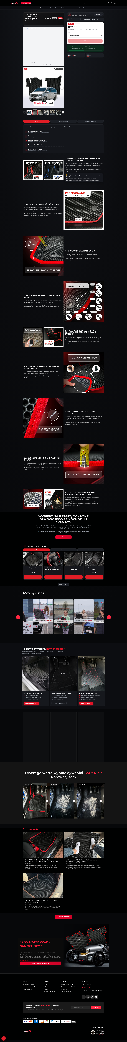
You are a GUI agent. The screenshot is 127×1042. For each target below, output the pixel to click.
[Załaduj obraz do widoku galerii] (29, 112)
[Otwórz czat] (3, 1038)
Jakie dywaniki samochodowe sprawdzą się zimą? (81, 861)
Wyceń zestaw (63, 537)
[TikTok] (92, 997)
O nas (45, 984)
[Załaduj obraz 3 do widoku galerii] (46, 112)
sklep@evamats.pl (87, 987)
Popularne (36, 549)
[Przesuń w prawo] (63, 112)
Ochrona (63, 549)
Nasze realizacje (27, 989)
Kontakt (46, 989)
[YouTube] (96, 997)
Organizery (90, 549)
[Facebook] (84, 997)
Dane (56, 7)
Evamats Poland (39, 1031)
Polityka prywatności (67, 984)
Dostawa (63, 7)
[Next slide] (109, 617)
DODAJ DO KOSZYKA (32, 577)
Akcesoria (77, 7)
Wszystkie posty (63, 917)
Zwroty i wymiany (66, 991)
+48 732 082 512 (101, 3)
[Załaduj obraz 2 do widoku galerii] (41, 112)
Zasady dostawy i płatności (68, 987)
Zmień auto (97, 14)
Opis (51, 7)
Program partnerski (49, 991)
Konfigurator (43, 7)
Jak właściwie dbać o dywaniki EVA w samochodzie (41, 901)
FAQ (45, 987)
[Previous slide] (18, 617)
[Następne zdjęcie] (61, 87)
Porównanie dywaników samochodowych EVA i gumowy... (42, 861)
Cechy (70, 7)
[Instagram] (88, 997)
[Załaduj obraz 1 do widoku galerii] (35, 112)
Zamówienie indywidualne (40, 963)
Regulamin (64, 989)
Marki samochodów (28, 984)
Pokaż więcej (62, 584)
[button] (40, 3)
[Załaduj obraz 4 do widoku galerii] (52, 112)
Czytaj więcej (24, 960)
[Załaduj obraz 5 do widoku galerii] (58, 112)
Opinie (85, 7)
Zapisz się (96, 1007)
